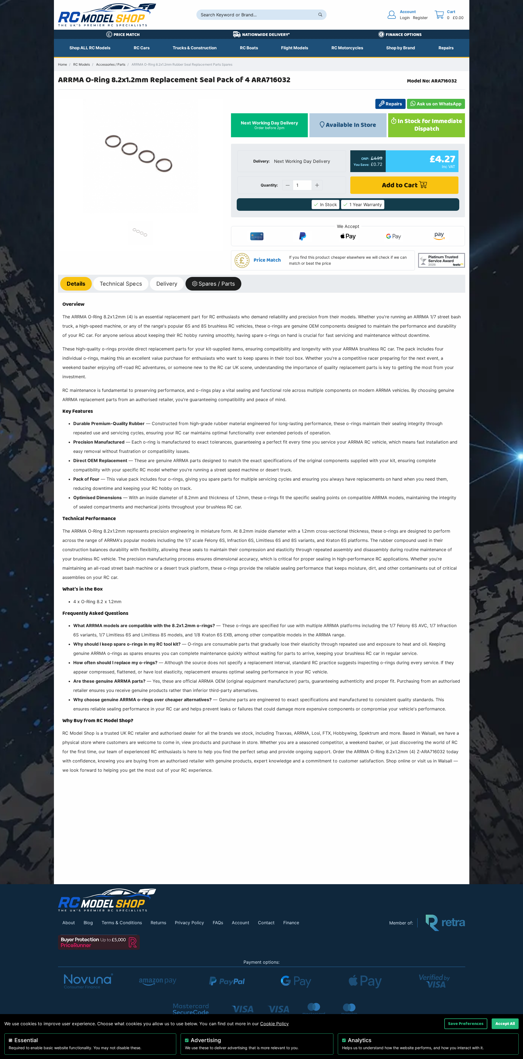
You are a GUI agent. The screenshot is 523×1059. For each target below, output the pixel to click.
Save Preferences (466, 1023)
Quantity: (269, 185)
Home (62, 64)
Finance (291, 922)
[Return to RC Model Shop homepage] (107, 14)
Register (420, 17)
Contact (266, 922)
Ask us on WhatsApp (438, 103)
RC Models (81, 64)
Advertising (206, 1040)
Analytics (360, 1040)
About (68, 922)
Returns (158, 922)
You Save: (361, 164)
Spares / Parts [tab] (217, 283)
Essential (26, 1040)
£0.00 (458, 17)
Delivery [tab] (166, 283)
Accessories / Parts (110, 64)
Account (240, 922)
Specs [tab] (121, 283)
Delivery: (261, 161)
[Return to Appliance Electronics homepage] (219, 900)
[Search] (320, 15)
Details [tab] (76, 283)
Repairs (393, 103)
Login (405, 17)
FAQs (218, 922)
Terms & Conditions (122, 922)
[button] (323, 260)
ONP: (365, 158)
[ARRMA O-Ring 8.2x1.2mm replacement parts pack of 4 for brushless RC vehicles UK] (140, 156)
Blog (88, 922)
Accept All (505, 1023)
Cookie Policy (274, 1023)
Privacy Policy (189, 922)
